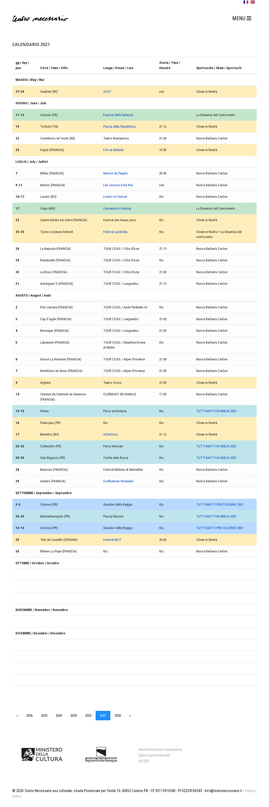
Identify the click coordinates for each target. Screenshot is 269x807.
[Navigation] (241, 18)
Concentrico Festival (117, 208)
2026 (29, 715)
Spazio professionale (154, 755)
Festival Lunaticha (115, 232)
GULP (107, 92)
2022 (88, 715)
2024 (59, 715)
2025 (44, 715)
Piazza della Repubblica (119, 126)
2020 (118, 715)
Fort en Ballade (113, 150)
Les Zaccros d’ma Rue (118, 185)
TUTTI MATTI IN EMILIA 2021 (216, 411)
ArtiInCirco (110, 434)
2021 (103, 715)
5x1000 (143, 761)
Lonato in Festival (115, 197)
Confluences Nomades (118, 481)
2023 (73, 715)
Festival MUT (112, 540)
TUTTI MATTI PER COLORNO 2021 (220, 504)
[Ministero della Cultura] (42, 754)
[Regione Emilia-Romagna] (101, 754)
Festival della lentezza (118, 115)
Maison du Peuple (115, 173)
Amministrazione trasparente (160, 749)
